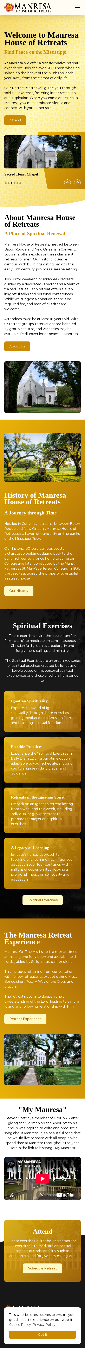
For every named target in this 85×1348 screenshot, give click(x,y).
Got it (42, 1335)
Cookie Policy (20, 1325)
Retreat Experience (25, 1019)
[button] (76, 7)
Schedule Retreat (42, 1268)
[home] (28, 7)
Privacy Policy (44, 1325)
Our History (18, 591)
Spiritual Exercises (42, 900)
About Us (17, 346)
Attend (15, 120)
